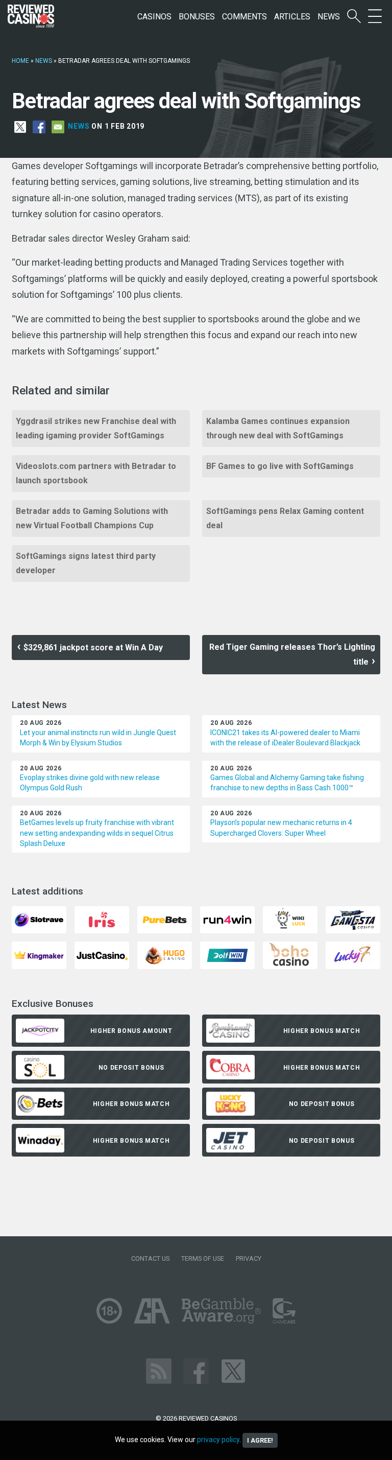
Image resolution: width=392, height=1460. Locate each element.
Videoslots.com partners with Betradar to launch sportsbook (96, 473)
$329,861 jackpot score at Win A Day (93, 647)
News (328, 16)
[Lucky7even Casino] (353, 954)
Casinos (154, 16)
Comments (244, 16)
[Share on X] (20, 126)
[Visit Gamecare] (284, 1310)
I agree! (260, 1440)
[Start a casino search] (354, 16)
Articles (292, 16)
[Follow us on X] (233, 1370)
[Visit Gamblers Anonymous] (152, 1310)
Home (20, 60)
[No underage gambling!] (109, 1310)
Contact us (150, 1258)
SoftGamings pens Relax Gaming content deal (285, 518)
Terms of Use (202, 1258)
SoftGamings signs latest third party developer (86, 563)
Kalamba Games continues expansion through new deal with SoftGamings (278, 428)
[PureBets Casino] (164, 919)
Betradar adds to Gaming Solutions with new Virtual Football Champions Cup (92, 518)
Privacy (248, 1258)
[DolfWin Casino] (227, 954)
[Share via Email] (58, 126)
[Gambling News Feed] (159, 1370)
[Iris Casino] (102, 919)
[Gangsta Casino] (353, 919)
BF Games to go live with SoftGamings (280, 466)
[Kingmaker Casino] (39, 954)
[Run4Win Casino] (227, 919)
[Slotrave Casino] (39, 919)
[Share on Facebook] (39, 126)
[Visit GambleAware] (221, 1310)
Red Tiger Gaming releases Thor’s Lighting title (292, 654)
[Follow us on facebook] (196, 1370)
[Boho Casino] (290, 954)
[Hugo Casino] (164, 954)
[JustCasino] (102, 954)
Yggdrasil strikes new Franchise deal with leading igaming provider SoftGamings (96, 428)
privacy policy (218, 1439)
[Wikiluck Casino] (290, 919)
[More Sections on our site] (374, 16)
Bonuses (197, 16)
